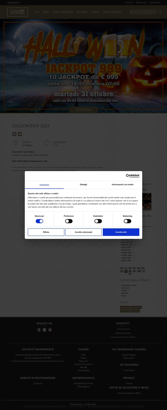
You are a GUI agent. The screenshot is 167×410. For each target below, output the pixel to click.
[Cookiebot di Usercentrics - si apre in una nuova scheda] (128, 176)
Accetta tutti (121, 232)
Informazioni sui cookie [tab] (122, 184)
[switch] (69, 221)
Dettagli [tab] (83, 184)
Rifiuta (46, 232)
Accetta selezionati (83, 232)
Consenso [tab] (44, 185)
